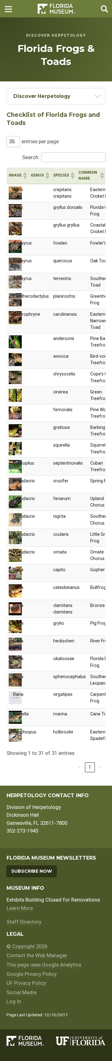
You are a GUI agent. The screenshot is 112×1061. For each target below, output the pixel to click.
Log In (14, 1001)
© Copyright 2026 (27, 946)
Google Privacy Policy (32, 974)
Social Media (21, 992)
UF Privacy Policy (26, 983)
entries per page (40, 141)
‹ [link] (79, 767)
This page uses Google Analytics (44, 965)
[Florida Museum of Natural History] (31, 1041)
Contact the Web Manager (37, 955)
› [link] (100, 767)
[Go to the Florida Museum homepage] (56, 9)
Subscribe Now (31, 871)
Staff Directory (24, 922)
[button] (24, 175)
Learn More (20, 908)
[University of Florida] (80, 1041)
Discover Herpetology (41, 96)
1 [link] (89, 767)
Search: (31, 157)
